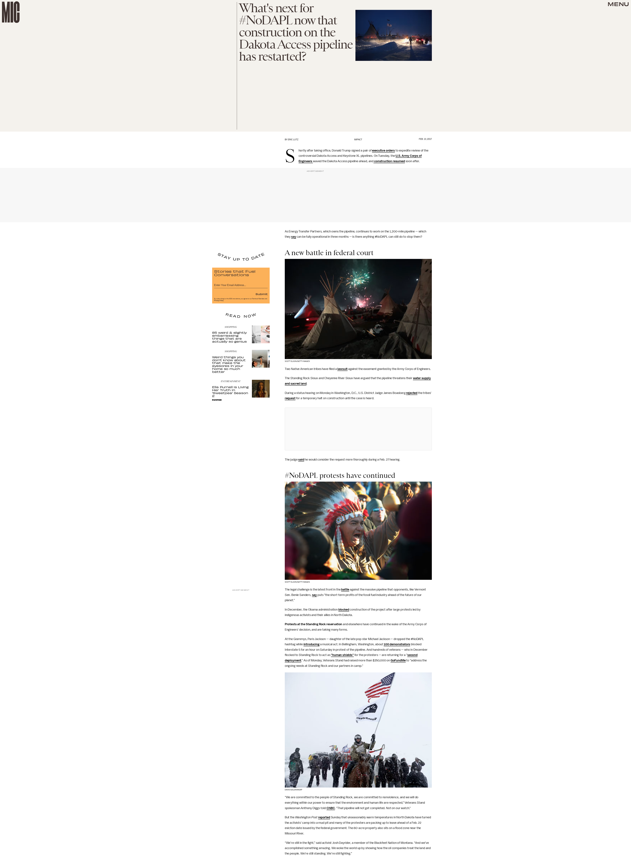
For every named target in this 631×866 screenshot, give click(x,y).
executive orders (383, 150)
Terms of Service (258, 299)
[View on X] (358, 429)
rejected (411, 393)
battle (345, 589)
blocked (343, 609)
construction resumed (389, 161)
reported (324, 817)
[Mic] (11, 12)
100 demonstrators (397, 644)
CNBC (331, 808)
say (293, 236)
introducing (311, 644)
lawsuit (342, 369)
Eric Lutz (293, 139)
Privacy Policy (219, 300)
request (290, 398)
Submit (262, 294)
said (301, 459)
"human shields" (342, 655)
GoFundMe (398, 660)
